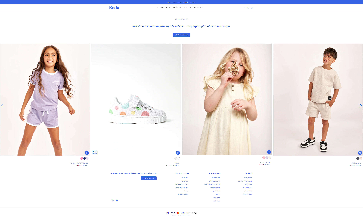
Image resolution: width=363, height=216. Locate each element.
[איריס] (266, 157)
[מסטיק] (81, 158)
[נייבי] (84, 158)
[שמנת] (269, 157)
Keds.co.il (183, 215)
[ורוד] (264, 157)
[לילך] (87, 158)
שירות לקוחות (247, 188)
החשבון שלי (248, 177)
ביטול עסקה (216, 191)
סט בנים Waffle (356, 163)
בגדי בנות (185, 177)
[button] (200, 8)
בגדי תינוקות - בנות (182, 184)
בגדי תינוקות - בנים (182, 188)
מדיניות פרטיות (215, 188)
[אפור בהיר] (175, 158)
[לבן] (178, 158)
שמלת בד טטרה (265, 162)
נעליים (186, 191)
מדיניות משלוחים (214, 181)
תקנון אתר (217, 198)
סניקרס (177, 163)
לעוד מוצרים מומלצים (181, 34)
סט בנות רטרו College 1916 (79, 163)
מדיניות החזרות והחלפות (212, 184)
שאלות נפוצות (247, 194)
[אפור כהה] (358, 158)
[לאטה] (361, 158)
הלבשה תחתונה (183, 194)
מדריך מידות (216, 177)
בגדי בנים (185, 181)
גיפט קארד (248, 184)
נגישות (218, 194)
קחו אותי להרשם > (148, 178)
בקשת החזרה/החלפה (245, 181)
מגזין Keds (216, 201)
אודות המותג (248, 191)
